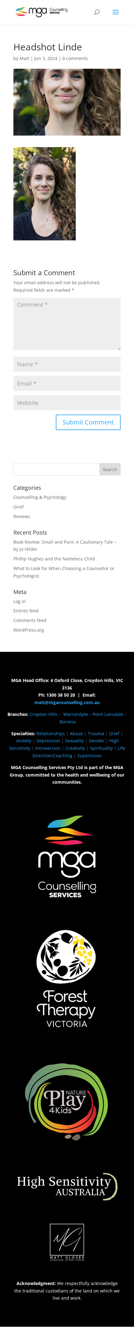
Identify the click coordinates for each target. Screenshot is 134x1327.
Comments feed (29, 620)
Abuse (76, 733)
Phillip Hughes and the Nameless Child (54, 559)
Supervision (89, 756)
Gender (96, 741)
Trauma (96, 733)
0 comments (75, 58)
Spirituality (101, 748)
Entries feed (26, 611)
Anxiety (23, 741)
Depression (48, 741)
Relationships (50, 733)
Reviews (21, 516)
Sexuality (74, 741)
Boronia (68, 722)
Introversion (47, 748)
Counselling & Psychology (39, 497)
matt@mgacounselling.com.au (67, 702)
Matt (24, 58)
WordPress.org (28, 630)
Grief (18, 507)
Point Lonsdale (108, 714)
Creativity (75, 748)
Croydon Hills (43, 714)
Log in (19, 601)
